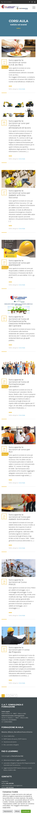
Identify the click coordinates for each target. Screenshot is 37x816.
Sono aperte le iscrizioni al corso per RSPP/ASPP (19, 262)
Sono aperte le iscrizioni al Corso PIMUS (18, 582)
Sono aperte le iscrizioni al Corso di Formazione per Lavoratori (19, 383)
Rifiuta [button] (17, 811)
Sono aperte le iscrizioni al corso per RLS (19, 449)
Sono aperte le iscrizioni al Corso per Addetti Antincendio (20, 517)
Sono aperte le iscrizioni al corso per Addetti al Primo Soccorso (19, 194)
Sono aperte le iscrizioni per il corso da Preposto (19, 649)
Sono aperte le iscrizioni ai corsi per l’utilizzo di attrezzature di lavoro (20, 124)
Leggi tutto (6, 807)
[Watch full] (18, 48)
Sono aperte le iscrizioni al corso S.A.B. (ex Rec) (17, 62)
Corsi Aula (22, 89)
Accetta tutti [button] (25, 811)
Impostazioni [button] (8, 811)
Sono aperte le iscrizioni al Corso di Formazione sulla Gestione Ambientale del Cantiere (20, 321)
